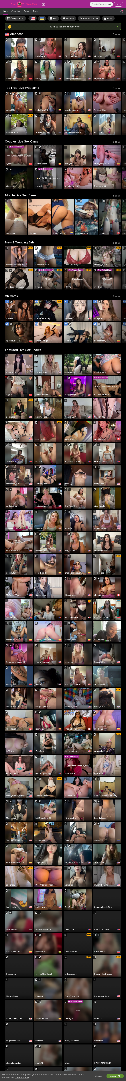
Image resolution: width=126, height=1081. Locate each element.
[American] (32, 18)
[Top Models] (43, 4)
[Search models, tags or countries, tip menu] (121, 11)
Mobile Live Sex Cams (20, 195)
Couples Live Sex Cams (21, 141)
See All (117, 34)
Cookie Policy (22, 1077)
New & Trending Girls (20, 242)
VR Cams (11, 296)
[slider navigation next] (119, 59)
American (16, 34)
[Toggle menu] (4, 4)
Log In (118, 4)
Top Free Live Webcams (22, 88)
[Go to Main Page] (24, 4)
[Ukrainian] (42, 18)
